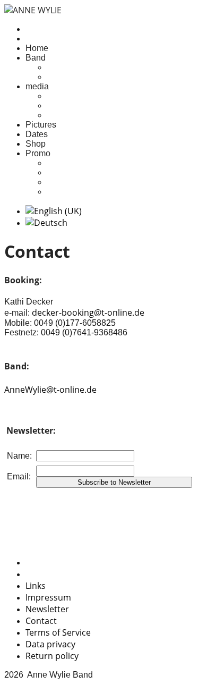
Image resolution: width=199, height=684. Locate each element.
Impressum (48, 597)
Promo (37, 153)
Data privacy (50, 644)
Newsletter (47, 609)
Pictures (40, 124)
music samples (75, 95)
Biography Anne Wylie (89, 182)
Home (36, 48)
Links (35, 586)
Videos (60, 115)
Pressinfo (64, 162)
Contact (41, 621)
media (37, 86)
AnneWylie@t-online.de (50, 389)
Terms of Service (58, 632)
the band (63, 76)
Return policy (52, 656)
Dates (36, 134)
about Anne (68, 67)
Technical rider (74, 191)
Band (35, 57)
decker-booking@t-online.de (88, 312)
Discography (70, 105)
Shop (35, 143)
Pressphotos (70, 172)
